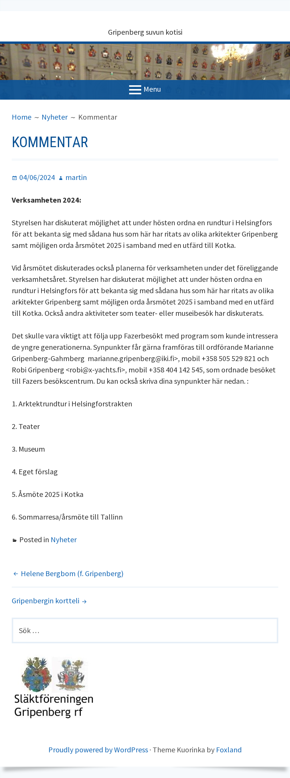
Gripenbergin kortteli (45, 600)
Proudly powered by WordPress (98, 749)
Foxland (229, 749)
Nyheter (64, 539)
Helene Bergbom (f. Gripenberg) (72, 573)
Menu (152, 89)
